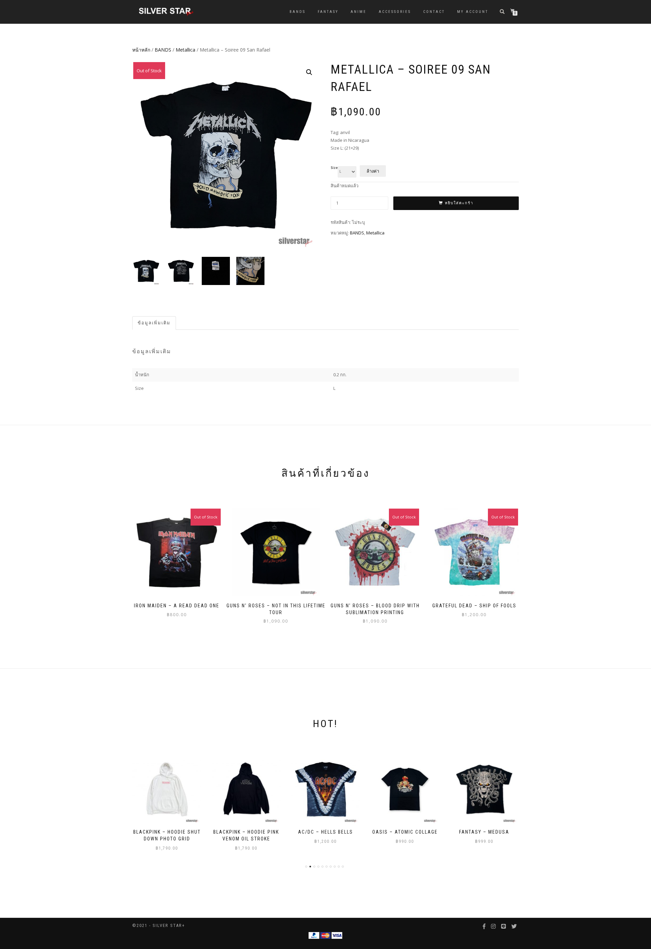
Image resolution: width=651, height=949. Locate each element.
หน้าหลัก (141, 49)
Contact (434, 12)
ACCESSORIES (395, 12)
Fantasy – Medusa (405, 832)
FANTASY (328, 12)
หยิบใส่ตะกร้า (459, 203)
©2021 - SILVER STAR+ (158, 925)
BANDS (297, 12)
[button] (309, 72)
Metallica (185, 49)
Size (334, 168)
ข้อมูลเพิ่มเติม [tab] (154, 322)
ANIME (359, 12)
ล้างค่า (373, 171)
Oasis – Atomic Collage (325, 832)
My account (472, 12)
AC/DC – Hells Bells (246, 832)
